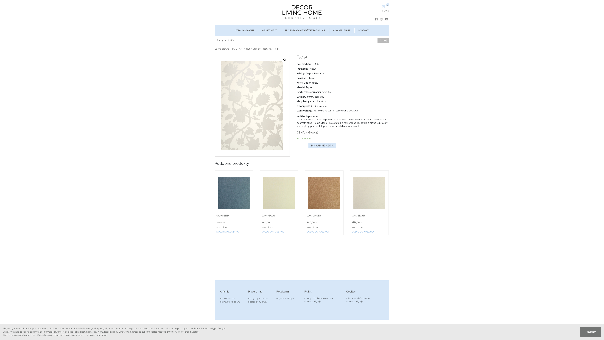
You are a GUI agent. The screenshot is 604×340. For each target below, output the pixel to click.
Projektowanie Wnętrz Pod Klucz (305, 30)
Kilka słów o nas (227, 298)
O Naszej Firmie (341, 30)
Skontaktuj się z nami (230, 302)
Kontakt (363, 30)
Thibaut (246, 49)
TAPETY (236, 49)
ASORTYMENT (269, 30)
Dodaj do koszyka (322, 145)
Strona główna (244, 30)
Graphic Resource (261, 49)
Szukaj (383, 40)
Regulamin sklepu (285, 298)
